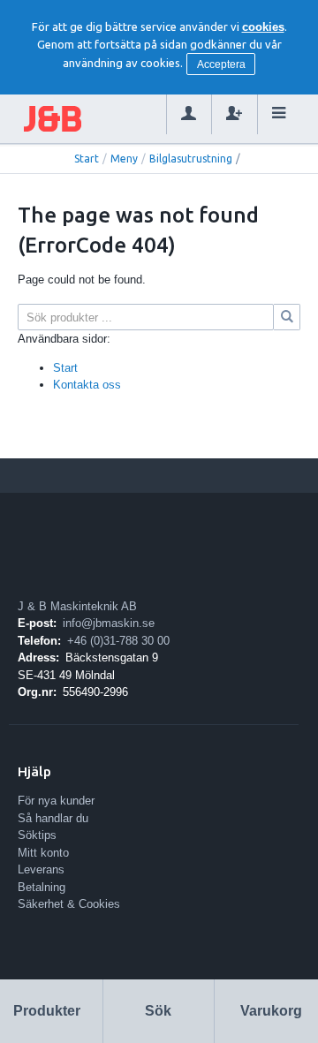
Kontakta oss (87, 384)
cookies (263, 27)
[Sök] (287, 317)
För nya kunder (56, 800)
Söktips (37, 835)
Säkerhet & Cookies (69, 904)
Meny (124, 158)
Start (86, 158)
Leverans (41, 869)
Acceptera (221, 64)
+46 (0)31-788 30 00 (118, 640)
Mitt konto (43, 852)
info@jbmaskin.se (109, 623)
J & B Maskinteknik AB (77, 606)
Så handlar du (53, 818)
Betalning (41, 887)
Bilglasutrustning (190, 158)
